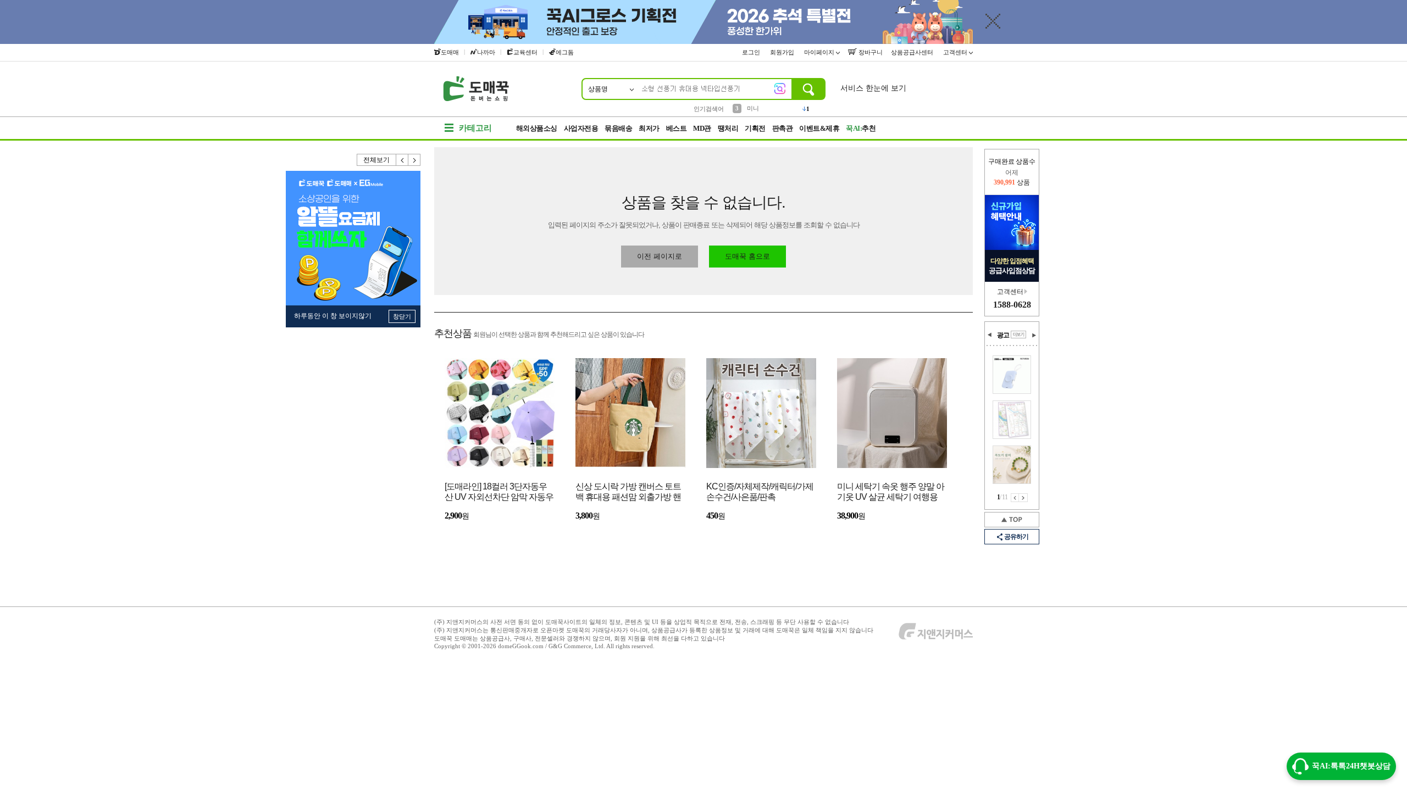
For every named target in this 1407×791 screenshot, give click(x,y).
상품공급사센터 (913, 52)
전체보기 (376, 160)
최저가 (649, 128)
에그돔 (565, 52)
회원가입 (783, 52)
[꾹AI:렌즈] (780, 88)
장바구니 (870, 52)
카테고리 (475, 128)
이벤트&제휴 (819, 128)
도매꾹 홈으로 (747, 256)
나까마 (486, 52)
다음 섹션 (1034, 335)
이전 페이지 (1015, 497)
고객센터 (956, 52)
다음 (414, 160)
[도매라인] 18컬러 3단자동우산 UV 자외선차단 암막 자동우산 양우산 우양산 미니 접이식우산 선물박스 (499, 492)
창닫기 (402, 316)
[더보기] (1018, 334)
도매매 (450, 52)
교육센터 (525, 52)
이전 (402, 160)
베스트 (676, 128)
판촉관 (782, 128)
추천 (861, 128)
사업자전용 (581, 128)
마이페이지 (820, 52)
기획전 (755, 128)
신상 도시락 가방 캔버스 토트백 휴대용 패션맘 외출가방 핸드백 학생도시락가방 (628, 492)
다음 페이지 (1023, 497)
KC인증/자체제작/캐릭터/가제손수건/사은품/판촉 (759, 492)
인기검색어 (709, 108)
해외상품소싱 (536, 128)
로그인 (752, 52)
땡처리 (728, 128)
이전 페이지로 (659, 256)
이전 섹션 (990, 335)
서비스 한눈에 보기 (873, 88)
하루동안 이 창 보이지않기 (333, 316)
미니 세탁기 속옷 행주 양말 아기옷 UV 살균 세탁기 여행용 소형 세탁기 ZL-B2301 (890, 492)
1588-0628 (1012, 304)
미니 (753, 108)
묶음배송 (618, 128)
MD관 (702, 128)
